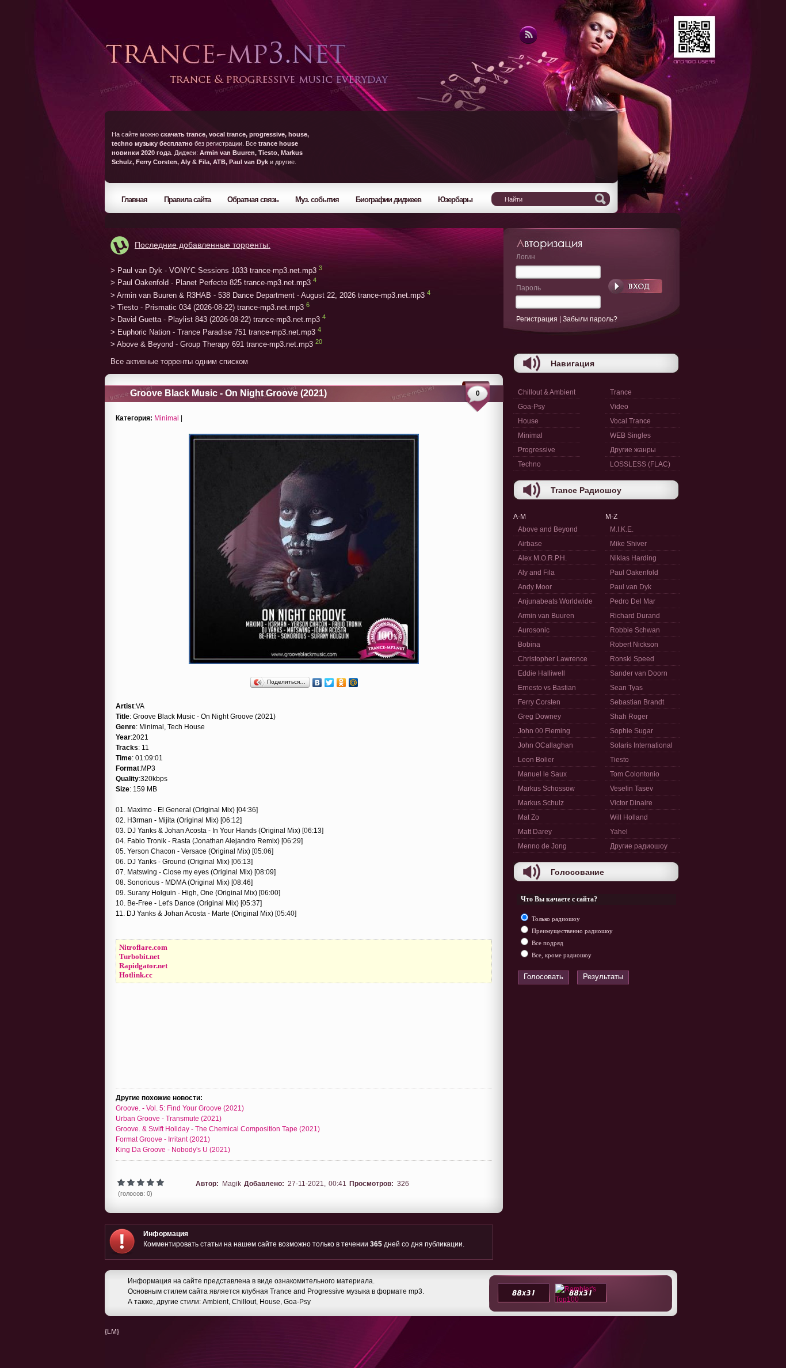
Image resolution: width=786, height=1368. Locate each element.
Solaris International (641, 745)
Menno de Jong (542, 846)
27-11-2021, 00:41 (317, 1184)
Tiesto (619, 760)
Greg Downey (539, 717)
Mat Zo (528, 817)
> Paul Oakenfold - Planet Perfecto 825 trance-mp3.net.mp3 (210, 283)
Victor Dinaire (631, 803)
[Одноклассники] (341, 682)
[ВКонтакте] (317, 682)
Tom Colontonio (634, 774)
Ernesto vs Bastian (547, 688)
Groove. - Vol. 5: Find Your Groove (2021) (180, 1108)
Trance (621, 392)
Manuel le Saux (542, 774)
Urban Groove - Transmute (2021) (169, 1119)
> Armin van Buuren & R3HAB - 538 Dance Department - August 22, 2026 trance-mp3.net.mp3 (267, 295)
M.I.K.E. (622, 529)
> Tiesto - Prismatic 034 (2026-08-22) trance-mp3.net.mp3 (207, 307)
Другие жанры (633, 450)
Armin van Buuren (546, 616)
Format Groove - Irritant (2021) (163, 1139)
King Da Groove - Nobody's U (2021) (173, 1150)
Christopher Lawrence (552, 659)
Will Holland (629, 817)
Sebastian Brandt (637, 702)
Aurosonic (534, 630)
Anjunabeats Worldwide (555, 601)
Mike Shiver (628, 544)
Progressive (536, 450)
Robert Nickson (634, 645)
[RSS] (527, 42)
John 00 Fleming (544, 731)
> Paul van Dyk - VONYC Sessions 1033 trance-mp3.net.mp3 (213, 270)
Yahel (619, 832)
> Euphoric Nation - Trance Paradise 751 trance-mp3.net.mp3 (212, 332)
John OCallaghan (545, 745)
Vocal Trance (630, 421)
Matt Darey (535, 832)
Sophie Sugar (631, 731)
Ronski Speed (632, 659)
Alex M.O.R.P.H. (542, 558)
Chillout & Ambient (546, 392)
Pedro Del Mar (632, 601)
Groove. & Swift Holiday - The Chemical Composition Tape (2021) (218, 1129)
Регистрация (537, 319)
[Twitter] (329, 682)
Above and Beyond (548, 529)
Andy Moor (535, 587)
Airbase (530, 544)
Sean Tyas (626, 688)
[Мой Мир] (354, 682)
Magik (231, 1184)
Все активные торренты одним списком (179, 361)
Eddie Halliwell (541, 673)
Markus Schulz (541, 803)
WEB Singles (630, 435)
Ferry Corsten (539, 702)
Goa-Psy (531, 407)
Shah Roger (629, 717)
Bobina (529, 645)
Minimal (166, 418)
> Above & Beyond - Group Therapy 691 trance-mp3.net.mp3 (211, 344)
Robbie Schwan (635, 630)
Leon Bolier (536, 760)
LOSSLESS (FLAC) (640, 464)
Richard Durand (635, 616)
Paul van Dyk (630, 587)
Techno (529, 464)
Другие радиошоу (638, 846)
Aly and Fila (536, 573)
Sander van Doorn (638, 673)
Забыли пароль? (590, 319)
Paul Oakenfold (634, 573)
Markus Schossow (546, 789)
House (528, 421)
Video (619, 407)
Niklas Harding (633, 558)
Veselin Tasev (631, 789)
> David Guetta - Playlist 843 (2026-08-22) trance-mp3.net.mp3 (215, 320)
